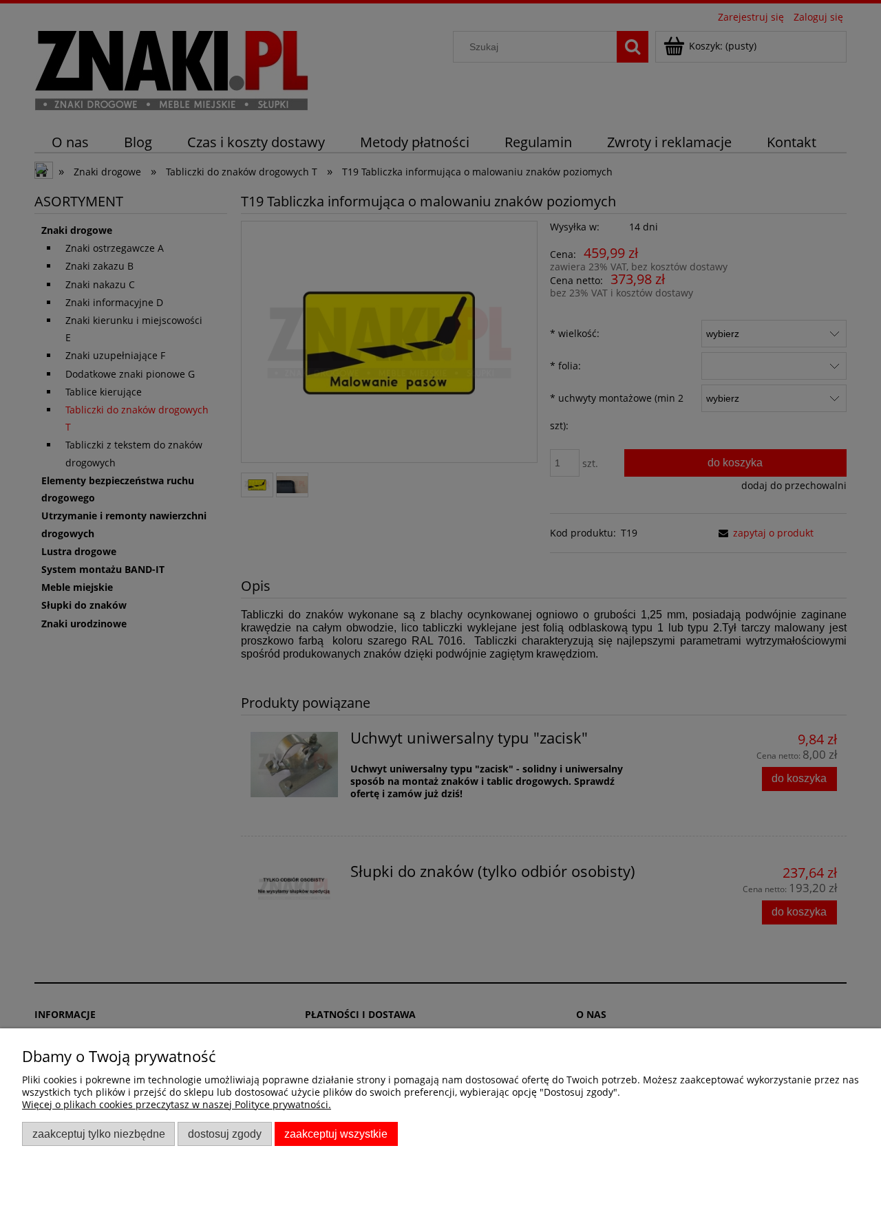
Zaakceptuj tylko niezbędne (98, 1133)
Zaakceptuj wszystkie (336, 1133)
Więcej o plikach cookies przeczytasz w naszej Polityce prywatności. (176, 1104)
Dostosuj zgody (225, 1133)
